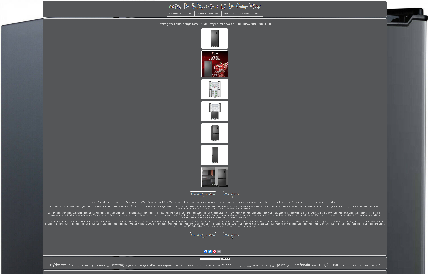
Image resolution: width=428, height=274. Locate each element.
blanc (226, 265)
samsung (118, 265)
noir (265, 265)
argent (129, 265)
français (216, 266)
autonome (369, 266)
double (272, 266)
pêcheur (290, 266)
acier (256, 265)
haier (190, 266)
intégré (144, 265)
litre (354, 265)
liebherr (360, 266)
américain (302, 265)
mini (208, 265)
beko (136, 266)
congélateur (329, 264)
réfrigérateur (60, 265)
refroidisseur (247, 266)
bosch (78, 266)
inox (73, 266)
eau (349, 266)
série (108, 266)
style (93, 265)
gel (378, 265)
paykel (343, 266)
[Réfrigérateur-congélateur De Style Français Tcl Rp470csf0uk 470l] (214, 39)
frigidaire (180, 265)
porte (281, 265)
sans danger (238, 266)
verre (314, 266)
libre (153, 265)
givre (85, 265)
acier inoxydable (165, 266)
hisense (101, 265)
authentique (199, 266)
